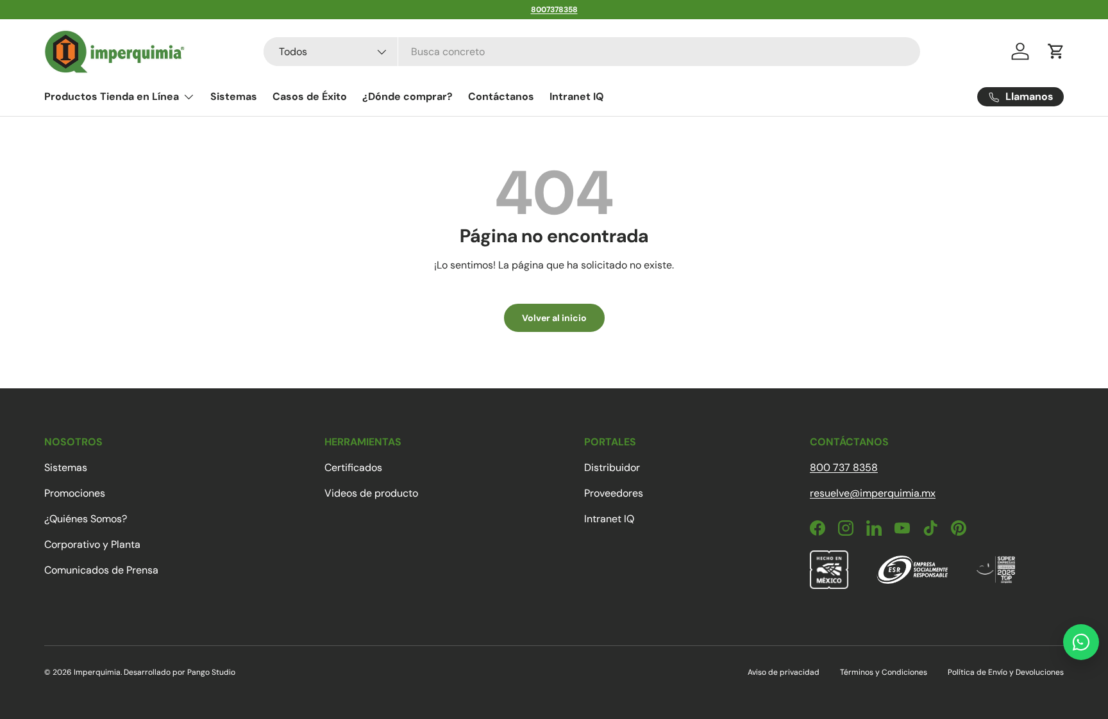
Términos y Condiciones (883, 672)
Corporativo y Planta (92, 544)
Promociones (74, 493)
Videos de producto (371, 493)
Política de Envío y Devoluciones (1006, 672)
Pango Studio (211, 672)
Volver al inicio (554, 318)
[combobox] (592, 51)
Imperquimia (97, 672)
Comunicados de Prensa (101, 570)
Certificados (353, 467)
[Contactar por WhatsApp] (1081, 642)
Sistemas (233, 96)
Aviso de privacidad (783, 672)
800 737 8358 (844, 467)
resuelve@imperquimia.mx (873, 493)
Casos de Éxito (310, 96)
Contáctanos (501, 96)
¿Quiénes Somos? (85, 518)
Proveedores (613, 493)
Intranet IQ (577, 96)
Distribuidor (612, 467)
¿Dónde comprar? (407, 96)
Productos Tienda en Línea (111, 96)
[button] (1056, 51)
